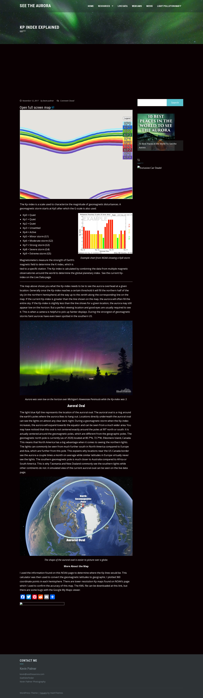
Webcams (137, 6)
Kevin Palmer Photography (32, 681)
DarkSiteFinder (27, 677)
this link (118, 585)
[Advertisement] (101, 72)
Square (43, 692)
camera (43, 311)
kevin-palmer (48, 100)
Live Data (123, 6)
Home (91, 6)
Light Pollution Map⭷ (169, 6)
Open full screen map (35, 107)
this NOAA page (65, 572)
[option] (160, 132)
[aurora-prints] (42, 624)
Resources (104, 6)
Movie (149, 6)
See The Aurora (35, 5)
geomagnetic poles (63, 433)
